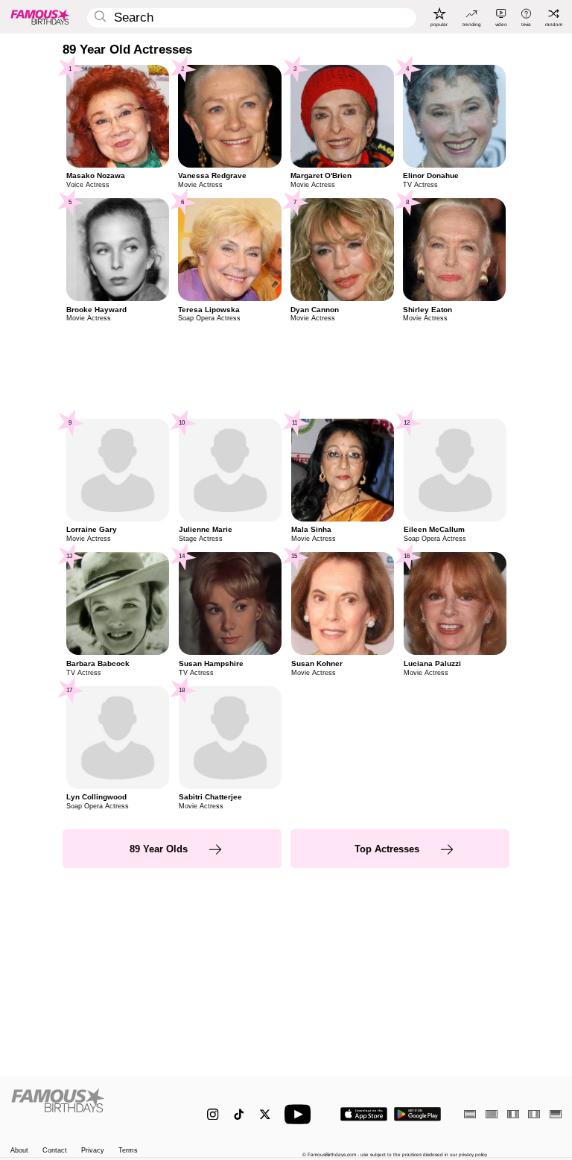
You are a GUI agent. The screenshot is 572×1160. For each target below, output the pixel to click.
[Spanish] (470, 1114)
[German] (556, 1114)
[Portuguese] (492, 1114)
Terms (128, 1150)
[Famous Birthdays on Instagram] (212, 1114)
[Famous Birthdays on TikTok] (238, 1114)
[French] (513, 1114)
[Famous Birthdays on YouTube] (301, 1114)
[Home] (92, 1108)
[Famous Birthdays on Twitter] (264, 1114)
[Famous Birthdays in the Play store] (417, 1114)
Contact (54, 1150)
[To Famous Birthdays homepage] (40, 16)
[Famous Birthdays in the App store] (363, 1114)
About (19, 1150)
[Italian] (534, 1114)
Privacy (92, 1150)
